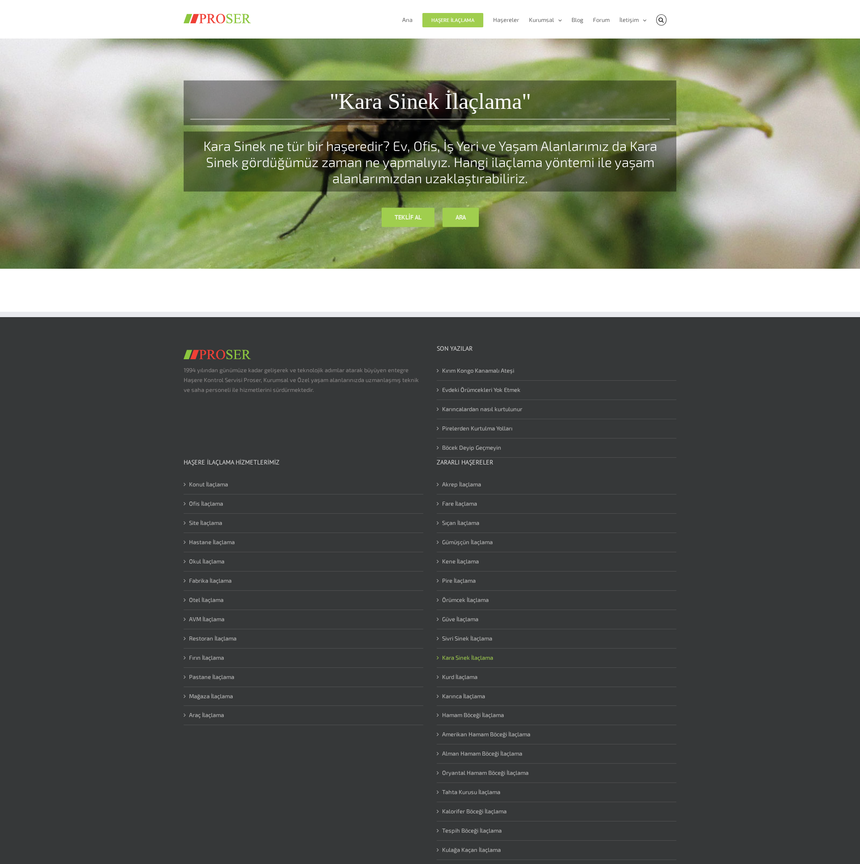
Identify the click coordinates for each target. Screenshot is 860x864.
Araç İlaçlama (206, 714)
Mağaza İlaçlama (211, 696)
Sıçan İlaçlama (460, 522)
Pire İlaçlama (459, 580)
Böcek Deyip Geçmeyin (471, 447)
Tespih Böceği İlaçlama (472, 830)
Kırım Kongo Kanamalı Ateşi (478, 370)
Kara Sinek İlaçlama (467, 657)
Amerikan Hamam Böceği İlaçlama (486, 734)
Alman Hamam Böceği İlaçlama (482, 753)
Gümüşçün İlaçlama (467, 542)
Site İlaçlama (205, 522)
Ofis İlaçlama (206, 503)
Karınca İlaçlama (463, 696)
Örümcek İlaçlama (465, 599)
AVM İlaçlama (206, 619)
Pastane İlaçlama (211, 676)
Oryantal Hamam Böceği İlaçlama (485, 772)
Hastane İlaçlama (212, 542)
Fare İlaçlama (459, 503)
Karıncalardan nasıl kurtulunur (482, 409)
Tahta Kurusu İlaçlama (471, 791)
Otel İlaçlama (206, 599)
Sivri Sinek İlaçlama (467, 638)
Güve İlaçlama (460, 619)
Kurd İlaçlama (459, 676)
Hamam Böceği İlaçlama (473, 714)
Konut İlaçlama (208, 484)
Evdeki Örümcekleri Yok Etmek (481, 389)
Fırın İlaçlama (206, 657)
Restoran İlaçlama (212, 638)
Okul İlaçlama (206, 561)
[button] (661, 19)
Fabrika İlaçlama (210, 580)
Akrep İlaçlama (461, 484)
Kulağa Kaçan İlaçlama (471, 849)
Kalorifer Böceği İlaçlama (474, 811)
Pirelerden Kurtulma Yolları (477, 428)
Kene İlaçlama (460, 561)
